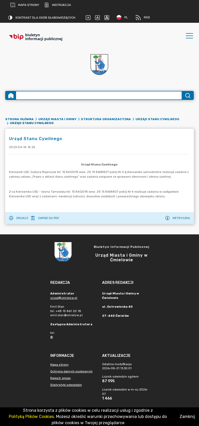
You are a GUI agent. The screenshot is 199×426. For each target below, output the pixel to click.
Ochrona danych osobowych (71, 371)
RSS (147, 17)
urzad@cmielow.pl (63, 298)
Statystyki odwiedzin (66, 385)
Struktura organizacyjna (106, 119)
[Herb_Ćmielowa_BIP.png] (99, 65)
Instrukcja (61, 5)
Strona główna (19, 119)
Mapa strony (28, 5)
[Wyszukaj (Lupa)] (187, 95)
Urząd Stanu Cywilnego (157, 119)
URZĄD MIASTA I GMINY (57, 119)
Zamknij (187, 416)
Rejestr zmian (60, 378)
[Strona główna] (11, 95)
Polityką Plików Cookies (31, 416)
